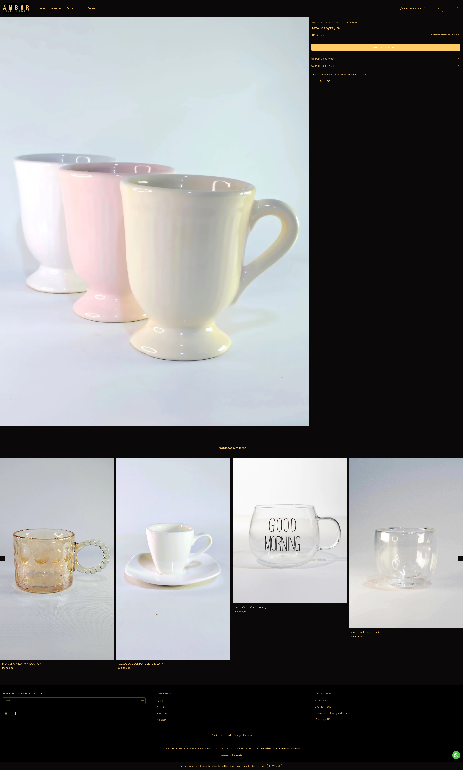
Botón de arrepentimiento (288, 748)
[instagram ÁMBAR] (6, 713)
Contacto (92, 8)
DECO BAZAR (325, 23)
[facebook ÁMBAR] (15, 713)
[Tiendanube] (231, 755)
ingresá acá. (266, 748)
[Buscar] (439, 8)
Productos (73, 8)
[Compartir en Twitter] (320, 81)
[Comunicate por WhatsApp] (456, 755)
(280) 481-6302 (322, 706)
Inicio (42, 8)
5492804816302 (323, 700)
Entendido (274, 766)
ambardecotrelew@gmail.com (330, 713)
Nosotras (56, 8)
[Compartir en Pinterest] (328, 81)
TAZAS (336, 23)
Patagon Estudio (243, 735)
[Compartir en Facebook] (313, 81)
